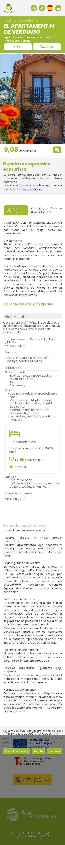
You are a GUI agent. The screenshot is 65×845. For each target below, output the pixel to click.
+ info (18, 47)
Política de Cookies (16, 751)
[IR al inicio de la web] (9, 8)
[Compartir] (42, 8)
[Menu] (58, 8)
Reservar (47, 47)
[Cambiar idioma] (50, 8)
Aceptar (39, 751)
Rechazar (55, 751)
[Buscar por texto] (34, 8)
